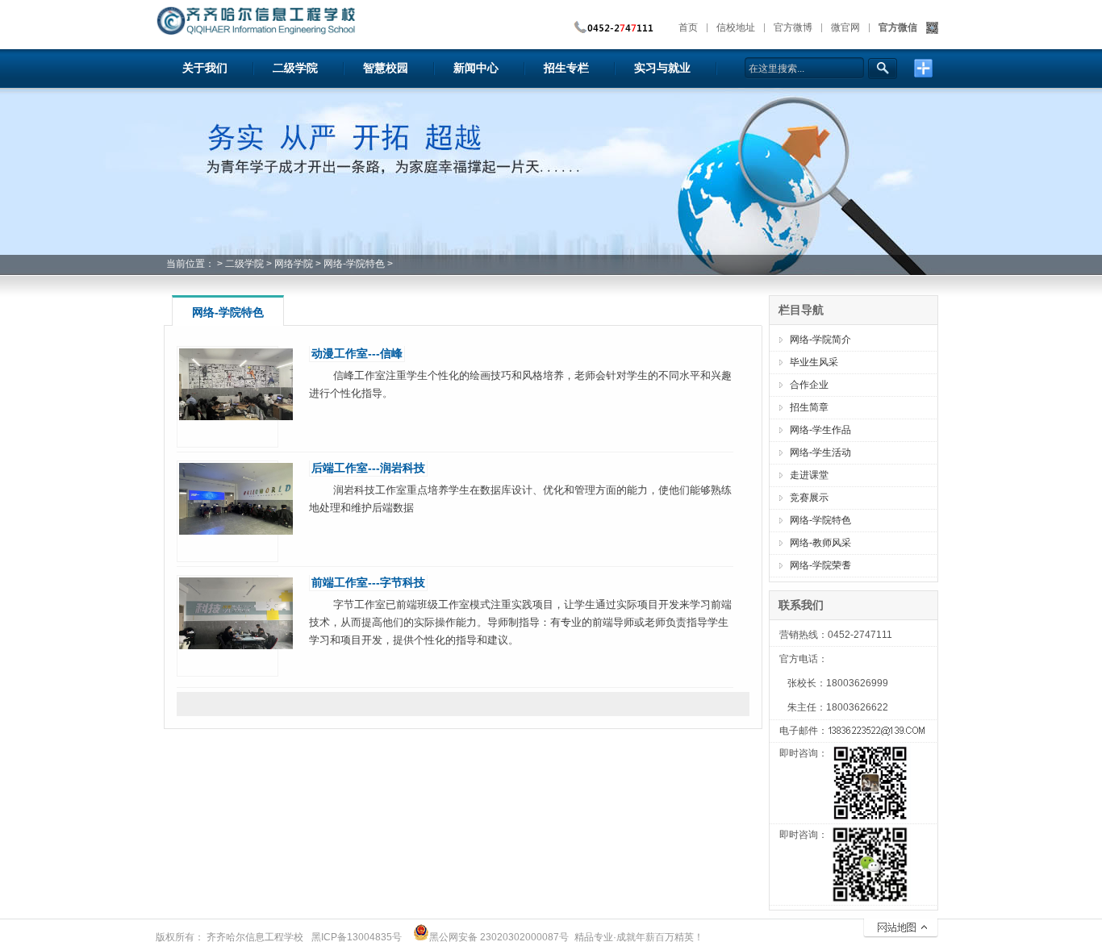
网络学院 (293, 263)
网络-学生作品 (820, 429)
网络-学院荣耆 (820, 565)
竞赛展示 (809, 497)
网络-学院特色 (354, 263)
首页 (688, 27)
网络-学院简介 (820, 339)
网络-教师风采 (820, 542)
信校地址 (735, 27)
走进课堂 (809, 475)
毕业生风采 (814, 362)
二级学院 (244, 263)
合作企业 (809, 384)
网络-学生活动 (820, 452)
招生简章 (809, 407)
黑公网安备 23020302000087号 (499, 937)
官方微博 (793, 27)
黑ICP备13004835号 (356, 937)
